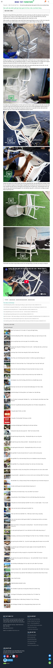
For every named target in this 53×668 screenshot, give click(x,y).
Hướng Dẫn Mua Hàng (31, 639)
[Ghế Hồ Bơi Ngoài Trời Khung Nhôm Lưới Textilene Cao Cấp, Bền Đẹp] (7, 394)
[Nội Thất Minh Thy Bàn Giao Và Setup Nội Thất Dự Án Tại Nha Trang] (7, 590)
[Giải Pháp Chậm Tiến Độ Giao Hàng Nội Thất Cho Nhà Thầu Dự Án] (7, 354)
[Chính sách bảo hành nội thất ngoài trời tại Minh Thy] (7, 510)
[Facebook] (49, 655)
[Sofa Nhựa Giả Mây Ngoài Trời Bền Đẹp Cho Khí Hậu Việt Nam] (7, 427)
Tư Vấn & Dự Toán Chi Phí (32, 629)
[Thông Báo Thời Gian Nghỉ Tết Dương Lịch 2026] (7, 420)
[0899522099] (49, 662)
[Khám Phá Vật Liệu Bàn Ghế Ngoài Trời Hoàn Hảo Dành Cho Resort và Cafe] (7, 370)
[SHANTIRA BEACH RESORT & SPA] (7, 584)
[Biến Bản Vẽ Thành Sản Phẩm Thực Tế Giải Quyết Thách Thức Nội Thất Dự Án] (7, 365)
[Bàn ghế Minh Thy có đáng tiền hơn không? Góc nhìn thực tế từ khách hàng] (7, 465)
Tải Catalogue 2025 (31, 643)
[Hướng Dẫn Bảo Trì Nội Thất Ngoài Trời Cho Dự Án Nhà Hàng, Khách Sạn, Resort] (7, 499)
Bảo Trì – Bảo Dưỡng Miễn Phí (33, 623)
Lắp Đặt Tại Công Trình (32, 627)
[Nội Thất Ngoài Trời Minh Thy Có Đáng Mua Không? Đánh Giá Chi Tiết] (7, 605)
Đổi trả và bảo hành (31, 637)
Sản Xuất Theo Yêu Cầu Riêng (33, 619)
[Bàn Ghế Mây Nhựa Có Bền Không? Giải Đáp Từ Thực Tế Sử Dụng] (7, 600)
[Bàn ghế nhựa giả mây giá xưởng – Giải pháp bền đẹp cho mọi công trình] (7, 438)
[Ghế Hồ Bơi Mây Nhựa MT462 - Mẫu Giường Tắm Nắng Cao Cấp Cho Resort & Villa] (7, 337)
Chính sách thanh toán (32, 641)
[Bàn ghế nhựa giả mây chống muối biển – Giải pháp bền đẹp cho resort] (7, 443)
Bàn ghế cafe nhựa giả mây (21, 299)
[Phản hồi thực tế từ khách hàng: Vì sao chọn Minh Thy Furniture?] (7, 493)
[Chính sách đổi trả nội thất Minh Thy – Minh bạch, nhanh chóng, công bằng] (7, 515)
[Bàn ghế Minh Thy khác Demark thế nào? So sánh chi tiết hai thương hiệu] (7, 454)
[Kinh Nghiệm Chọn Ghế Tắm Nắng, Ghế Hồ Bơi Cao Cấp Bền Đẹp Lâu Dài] (7, 382)
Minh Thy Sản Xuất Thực (14, 5)
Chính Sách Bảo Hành (31, 635)
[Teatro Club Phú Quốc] (7, 579)
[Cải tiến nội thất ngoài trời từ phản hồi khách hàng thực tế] (7, 487)
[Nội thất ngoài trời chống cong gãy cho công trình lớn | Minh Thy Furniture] (7, 554)
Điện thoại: (5, 628)
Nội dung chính (9, 10)
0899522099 (10, 628)
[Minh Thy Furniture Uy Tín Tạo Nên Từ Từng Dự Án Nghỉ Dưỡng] (7, 332)
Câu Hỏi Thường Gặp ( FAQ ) (33, 645)
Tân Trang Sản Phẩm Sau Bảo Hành (34, 625)
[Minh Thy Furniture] (24, 1)
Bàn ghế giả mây (31, 299)
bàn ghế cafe (12, 299)
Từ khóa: (6, 299)
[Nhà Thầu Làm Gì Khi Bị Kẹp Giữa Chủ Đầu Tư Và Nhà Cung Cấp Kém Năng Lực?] (7, 359)
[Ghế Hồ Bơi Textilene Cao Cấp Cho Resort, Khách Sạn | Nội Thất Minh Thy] (7, 376)
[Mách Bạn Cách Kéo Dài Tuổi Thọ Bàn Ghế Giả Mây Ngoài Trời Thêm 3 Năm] (7, 388)
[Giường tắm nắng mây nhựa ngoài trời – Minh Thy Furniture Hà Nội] (7, 432)
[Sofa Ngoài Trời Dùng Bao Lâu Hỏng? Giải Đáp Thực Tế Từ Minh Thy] (7, 595)
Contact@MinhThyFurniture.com (12, 630)
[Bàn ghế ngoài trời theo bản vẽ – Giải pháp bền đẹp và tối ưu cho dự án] (7, 449)
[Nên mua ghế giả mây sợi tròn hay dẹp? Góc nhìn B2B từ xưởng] (7, 343)
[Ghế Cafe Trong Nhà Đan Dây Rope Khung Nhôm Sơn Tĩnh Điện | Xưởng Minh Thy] (7, 407)
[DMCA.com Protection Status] (6, 663)
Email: (4, 630)
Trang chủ (5, 5)
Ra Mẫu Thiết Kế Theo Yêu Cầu (33, 621)
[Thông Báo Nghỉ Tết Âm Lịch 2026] (7, 413)
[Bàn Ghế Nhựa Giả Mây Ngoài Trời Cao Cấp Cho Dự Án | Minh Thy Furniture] (7, 565)
